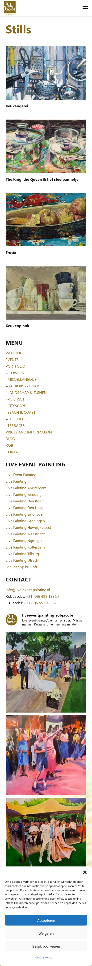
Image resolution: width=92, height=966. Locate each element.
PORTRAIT (16, 399)
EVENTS (12, 359)
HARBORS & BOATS (24, 385)
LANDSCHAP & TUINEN (27, 392)
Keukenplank (17, 325)
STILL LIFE (16, 418)
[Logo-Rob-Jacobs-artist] (10, 8)
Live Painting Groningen (25, 520)
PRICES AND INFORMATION (29, 431)
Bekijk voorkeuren (46, 946)
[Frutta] (46, 219)
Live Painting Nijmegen (24, 540)
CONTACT (14, 451)
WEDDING (14, 352)
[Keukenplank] (46, 293)
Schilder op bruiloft (21, 566)
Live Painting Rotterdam (25, 547)
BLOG (10, 438)
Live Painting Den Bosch (25, 500)
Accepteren (46, 920)
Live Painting (16, 481)
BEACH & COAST (21, 412)
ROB (9, 445)
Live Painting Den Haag (24, 507)
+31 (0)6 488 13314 (42, 596)
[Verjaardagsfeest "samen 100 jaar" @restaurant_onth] (46, 755)
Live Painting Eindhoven (25, 514)
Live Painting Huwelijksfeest (28, 527)
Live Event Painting (21, 474)
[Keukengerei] (46, 73)
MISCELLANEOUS (22, 379)
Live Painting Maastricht (25, 533)
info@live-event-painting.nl (28, 589)
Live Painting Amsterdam (26, 487)
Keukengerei (17, 105)
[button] (85, 872)
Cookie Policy (43, 957)
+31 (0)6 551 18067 (40, 602)
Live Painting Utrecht (22, 560)
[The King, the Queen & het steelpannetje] (46, 146)
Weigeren (46, 933)
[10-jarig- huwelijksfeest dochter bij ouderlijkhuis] (46, 838)
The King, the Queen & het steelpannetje (42, 179)
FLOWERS (16, 372)
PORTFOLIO (15, 366)
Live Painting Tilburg (22, 553)
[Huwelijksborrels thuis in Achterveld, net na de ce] (46, 672)
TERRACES (16, 425)
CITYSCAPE (17, 405)
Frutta (11, 252)
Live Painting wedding (24, 494)
